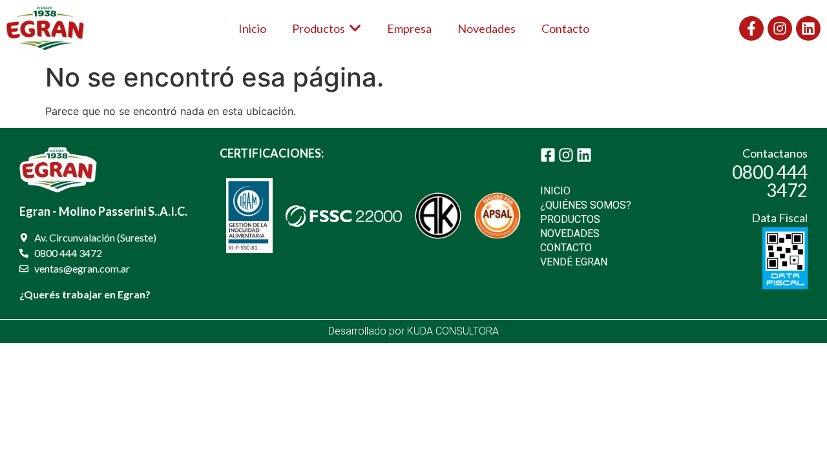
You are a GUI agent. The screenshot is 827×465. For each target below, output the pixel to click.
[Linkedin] (808, 28)
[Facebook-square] (548, 155)
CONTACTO (566, 248)
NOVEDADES (570, 233)
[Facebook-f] (751, 28)
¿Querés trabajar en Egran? (85, 294)
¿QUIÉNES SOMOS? (585, 205)
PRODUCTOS (570, 219)
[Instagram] (780, 28)
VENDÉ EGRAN (573, 262)
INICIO (555, 191)
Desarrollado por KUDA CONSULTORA (413, 331)
